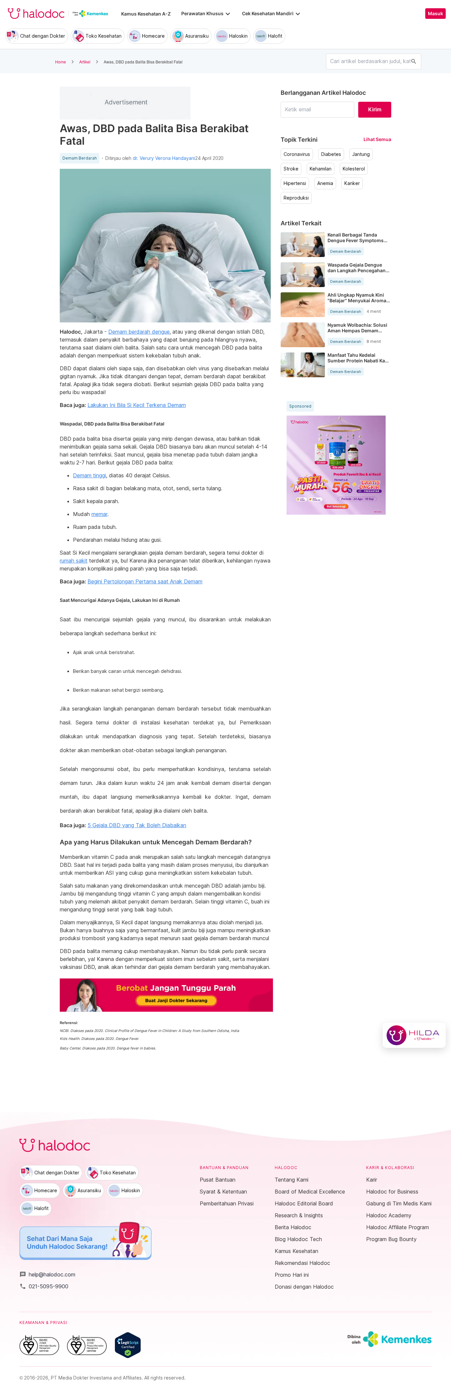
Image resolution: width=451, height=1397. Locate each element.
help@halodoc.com (47, 1274)
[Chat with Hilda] (414, 1035)
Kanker (352, 183)
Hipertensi (295, 183)
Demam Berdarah (79, 158)
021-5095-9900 (43, 1286)
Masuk (435, 13)
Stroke (291, 168)
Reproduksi (296, 198)
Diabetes (331, 154)
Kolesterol (354, 168)
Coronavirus (297, 154)
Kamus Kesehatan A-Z (146, 14)
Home (60, 61)
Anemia (325, 183)
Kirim (374, 109)
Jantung (361, 154)
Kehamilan (320, 168)
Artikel (84, 61)
